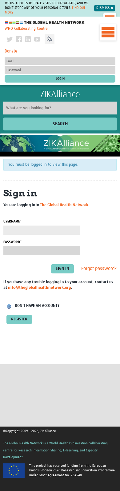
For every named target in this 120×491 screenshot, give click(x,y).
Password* (12, 242)
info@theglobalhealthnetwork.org (39, 288)
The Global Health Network (45, 22)
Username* (12, 221)
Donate (11, 51)
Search (60, 124)
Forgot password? (99, 268)
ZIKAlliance (60, 94)
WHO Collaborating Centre (26, 29)
